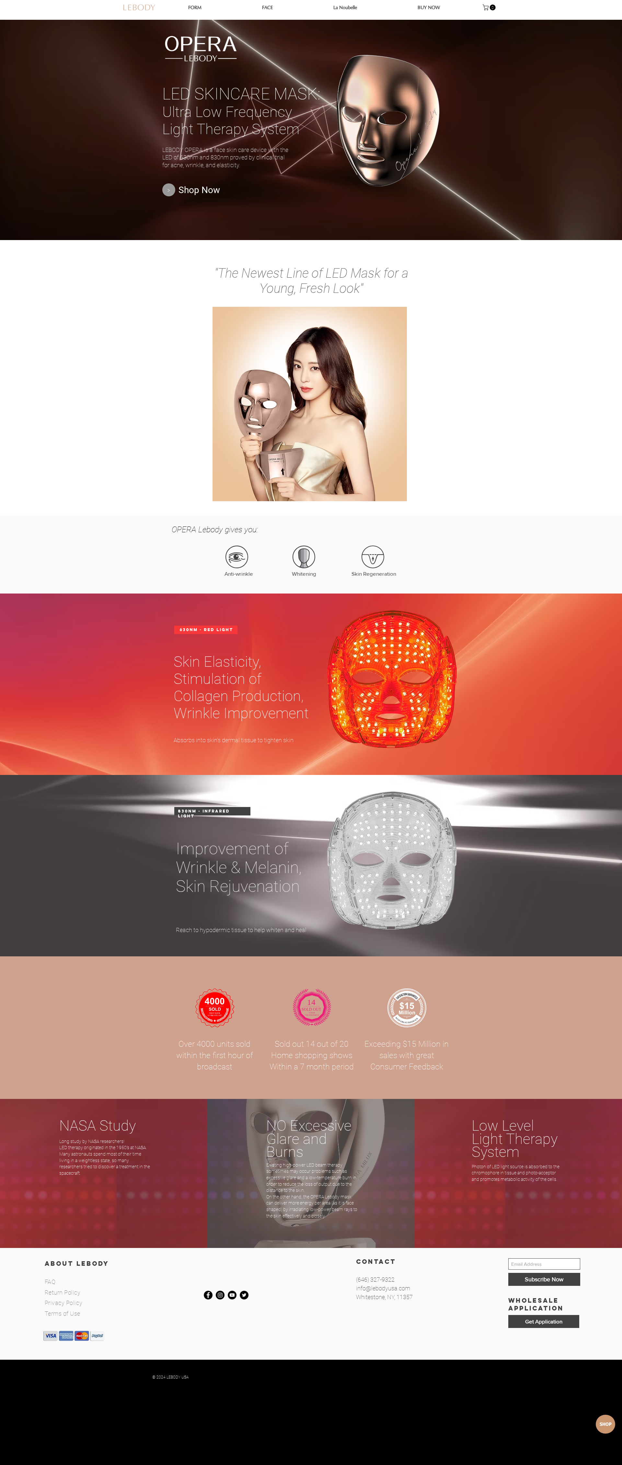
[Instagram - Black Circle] (220, 1295)
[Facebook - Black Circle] (208, 1295)
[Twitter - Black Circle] (244, 1295)
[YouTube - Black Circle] (232, 1295)
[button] (490, 7)
